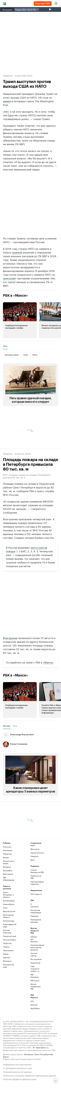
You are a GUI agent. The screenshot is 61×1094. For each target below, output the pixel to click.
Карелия (6, 981)
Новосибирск (9, 928)
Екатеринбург (9, 924)
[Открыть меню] (56, 3)
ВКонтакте (34, 873)
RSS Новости (36, 918)
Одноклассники (37, 876)
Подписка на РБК (35, 901)
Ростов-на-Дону (9, 963)
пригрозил (9, 302)
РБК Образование (8, 902)
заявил (7, 101)
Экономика (7, 874)
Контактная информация (35, 935)
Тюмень (6, 971)
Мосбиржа (28, 1078)
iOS (32, 1025)
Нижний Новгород (7, 955)
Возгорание (10, 662)
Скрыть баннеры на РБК (37, 895)
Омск (5, 932)
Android (33, 1029)
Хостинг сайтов (33, 978)
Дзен (32, 884)
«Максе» (48, 686)
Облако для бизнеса (33, 963)
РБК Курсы (34, 1004)
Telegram (34, 880)
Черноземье (8, 974)
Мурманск (7, 985)
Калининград (8, 945)
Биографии (7, 894)
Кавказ (5, 978)
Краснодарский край (9, 949)
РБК (5, 178)
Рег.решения (35, 983)
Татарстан (7, 967)
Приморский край (8, 989)
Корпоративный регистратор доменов (35, 971)
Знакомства (35, 987)
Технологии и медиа (8, 886)
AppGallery (35, 1032)
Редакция (34, 940)
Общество (8, 75)
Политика (7, 871)
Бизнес (6, 881)
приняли (17, 276)
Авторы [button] (6, 749)
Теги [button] (5, 370)
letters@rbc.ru (42, 1071)
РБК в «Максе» (15, 319)
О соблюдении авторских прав (17, 1092)
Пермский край (9, 960)
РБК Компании (34, 999)
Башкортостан (9, 935)
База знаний (8, 898)
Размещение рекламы (35, 944)
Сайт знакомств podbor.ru (34, 992)
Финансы (7, 891)
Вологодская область (8, 940)
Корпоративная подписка (37, 906)
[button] (20, 344)
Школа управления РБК (35, 1010)
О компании (34, 929)
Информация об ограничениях (17, 1088)
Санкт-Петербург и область (8, 918)
